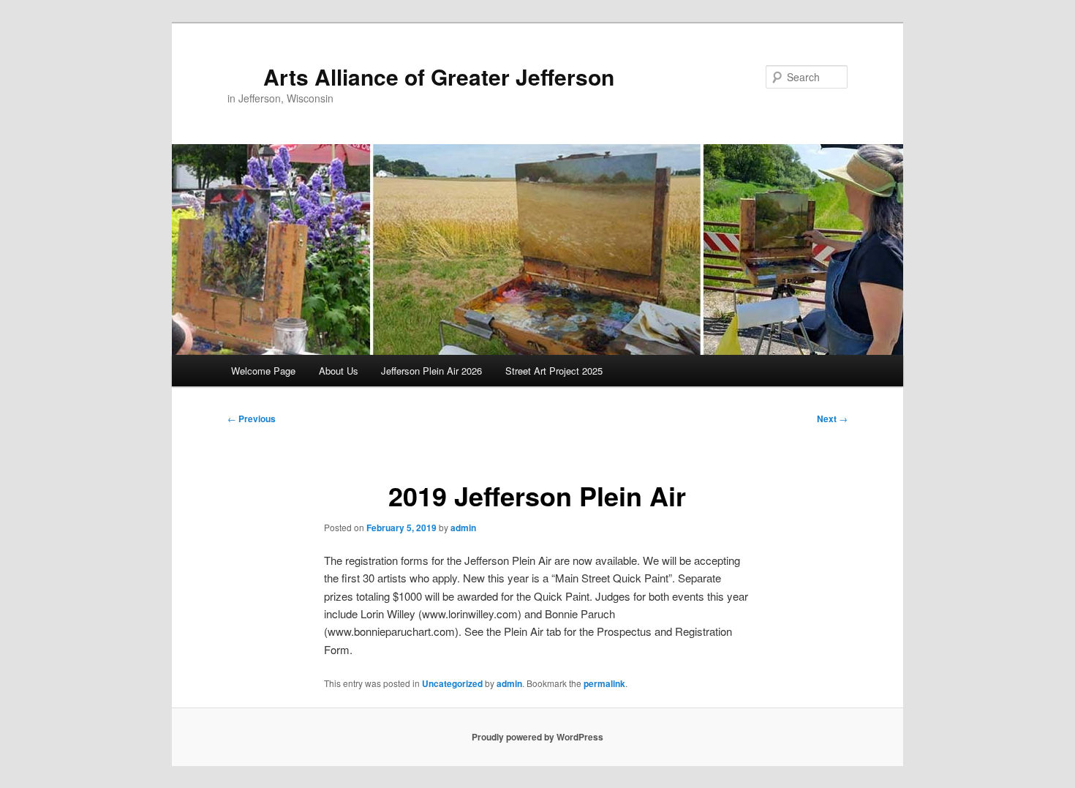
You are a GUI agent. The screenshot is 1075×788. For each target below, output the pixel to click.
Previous (251, 418)
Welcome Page (263, 371)
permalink (604, 683)
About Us (338, 371)
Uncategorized (452, 683)
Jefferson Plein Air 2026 (431, 371)
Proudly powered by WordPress (537, 736)
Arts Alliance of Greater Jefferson (438, 76)
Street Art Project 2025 (554, 371)
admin (463, 527)
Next (832, 418)
